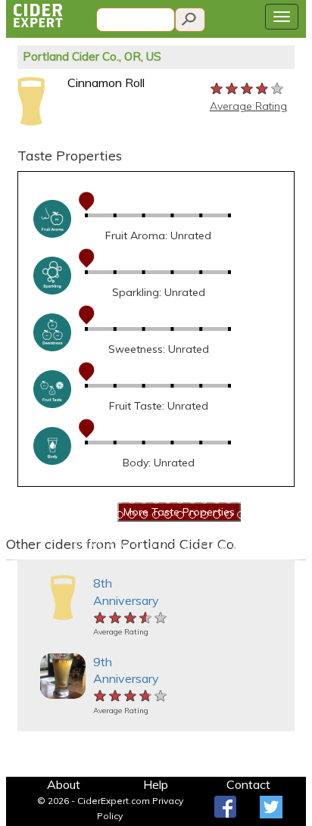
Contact (248, 784)
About (63, 784)
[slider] (247, 87)
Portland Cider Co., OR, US (92, 56)
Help (155, 784)
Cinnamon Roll (106, 82)
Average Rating (248, 106)
